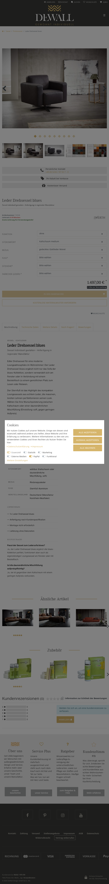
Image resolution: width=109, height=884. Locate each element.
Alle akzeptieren (88, 432)
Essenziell (16, 452)
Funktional (52, 456)
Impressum (37, 446)
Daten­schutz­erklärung (19, 446)
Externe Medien (19, 456)
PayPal (36, 456)
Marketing (47, 452)
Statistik (31, 452)
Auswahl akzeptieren (87, 440)
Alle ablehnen (87, 448)
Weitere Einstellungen (17, 460)
